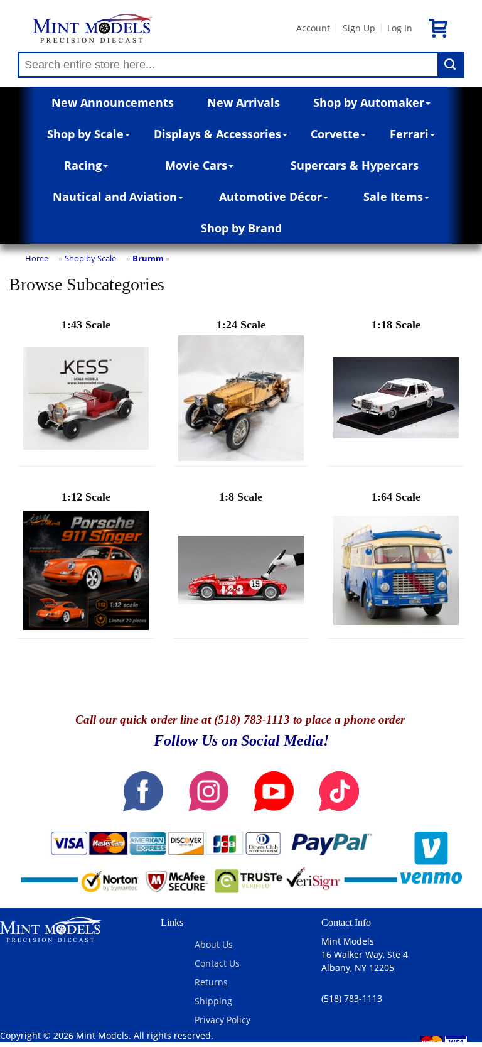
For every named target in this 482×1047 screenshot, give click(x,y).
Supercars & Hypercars (355, 165)
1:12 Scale (86, 497)
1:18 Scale (396, 324)
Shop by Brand (241, 228)
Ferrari (409, 133)
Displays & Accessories (217, 133)
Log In (399, 28)
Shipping (213, 1001)
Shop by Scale (85, 133)
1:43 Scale (86, 324)
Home (36, 258)
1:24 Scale (241, 324)
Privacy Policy (222, 1020)
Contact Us (217, 963)
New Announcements (112, 102)
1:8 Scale (240, 497)
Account (313, 28)
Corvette (335, 133)
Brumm (148, 258)
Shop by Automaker (368, 102)
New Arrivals (243, 102)
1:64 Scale (396, 497)
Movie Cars (196, 165)
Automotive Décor (270, 196)
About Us (214, 944)
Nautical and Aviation (115, 196)
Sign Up (359, 28)
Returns (211, 982)
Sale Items (393, 196)
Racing (83, 165)
